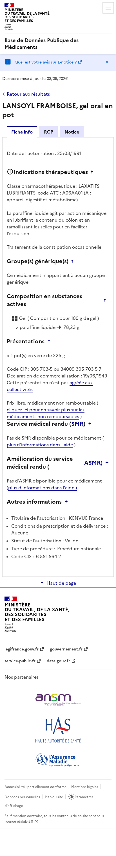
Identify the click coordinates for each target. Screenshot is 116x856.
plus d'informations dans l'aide (40, 444)
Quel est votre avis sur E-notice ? (46, 62)
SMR (77, 424)
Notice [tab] (71, 131)
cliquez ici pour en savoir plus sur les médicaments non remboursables (45, 413)
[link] (58, 44)
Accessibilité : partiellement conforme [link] (35, 786)
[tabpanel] (58, 356)
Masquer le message (106, 61)
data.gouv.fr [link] (58, 661)
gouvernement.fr (66, 649)
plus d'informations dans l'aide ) (42, 487)
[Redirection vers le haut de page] (93, 172)
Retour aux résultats (28, 94)
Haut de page (61, 583)
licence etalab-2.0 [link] (19, 821)
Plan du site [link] (54, 797)
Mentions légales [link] (84, 786)
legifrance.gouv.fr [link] (22, 649)
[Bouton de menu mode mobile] (108, 8)
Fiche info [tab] (22, 131)
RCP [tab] (48, 131)
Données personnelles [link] (22, 797)
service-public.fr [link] (20, 661)
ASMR (92, 463)
